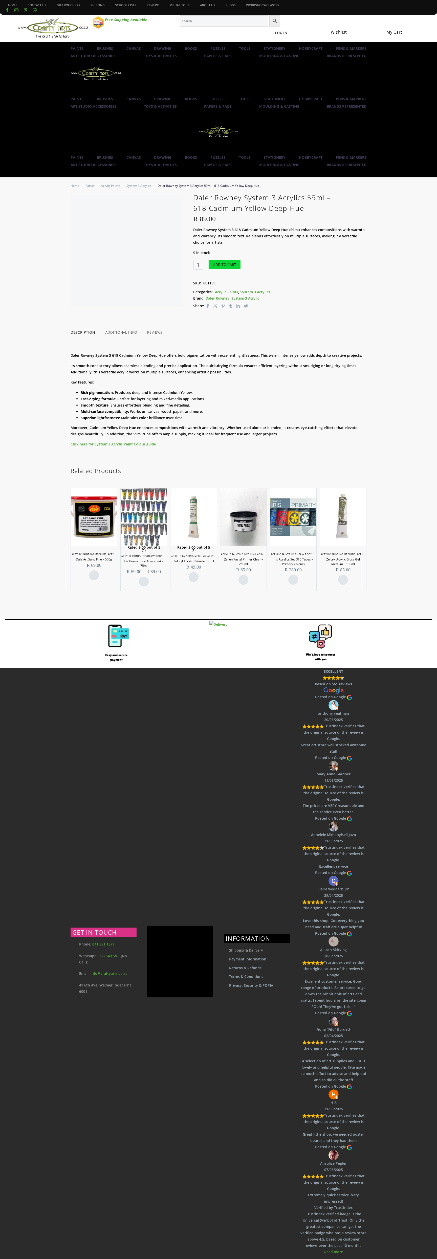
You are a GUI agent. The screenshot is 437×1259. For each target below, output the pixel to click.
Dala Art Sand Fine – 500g (94, 559)
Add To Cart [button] (94, 575)
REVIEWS (153, 5)
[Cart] (388, 26)
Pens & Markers (351, 48)
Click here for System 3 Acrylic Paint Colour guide (114, 444)
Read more (333, 1251)
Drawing (162, 48)
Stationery (275, 48)
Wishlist (339, 32)
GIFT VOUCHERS (68, 5)
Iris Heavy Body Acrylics (158, 556)
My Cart (394, 32)
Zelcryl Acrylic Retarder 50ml (193, 561)
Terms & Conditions (246, 976)
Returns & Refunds (245, 967)
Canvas (133, 48)
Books (191, 48)
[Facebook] (7, 10)
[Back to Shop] (363, 197)
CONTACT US (37, 5)
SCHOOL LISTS (125, 5)
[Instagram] (16, 10)
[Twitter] (215, 306)
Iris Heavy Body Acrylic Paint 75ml (144, 563)
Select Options (144, 582)
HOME (12, 5)
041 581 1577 (103, 944)
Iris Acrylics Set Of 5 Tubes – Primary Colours (293, 561)
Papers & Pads (218, 55)
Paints (77, 48)
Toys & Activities (160, 55)
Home (75, 186)
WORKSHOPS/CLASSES (262, 5)
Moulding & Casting (279, 55)
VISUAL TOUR (180, 5)
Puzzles (218, 48)
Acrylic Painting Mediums (89, 554)
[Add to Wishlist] (249, 265)
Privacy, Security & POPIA (251, 985)
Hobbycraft (310, 48)
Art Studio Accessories (93, 55)
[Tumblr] (230, 306)
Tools (245, 48)
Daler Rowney (217, 298)
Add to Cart (224, 264)
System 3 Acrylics (138, 186)
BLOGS (231, 5)
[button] (73, 92)
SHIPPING (98, 5)
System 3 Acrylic (245, 298)
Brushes (105, 48)
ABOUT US (207, 5)
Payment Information (247, 959)
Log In (281, 32)
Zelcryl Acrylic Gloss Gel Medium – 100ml (343, 561)
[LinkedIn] (238, 306)
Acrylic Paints (110, 186)
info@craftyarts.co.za (109, 973)
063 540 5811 (110, 955)
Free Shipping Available (126, 19)
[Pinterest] (223, 306)
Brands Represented (346, 55)
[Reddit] (246, 306)
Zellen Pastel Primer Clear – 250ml (243, 561)
